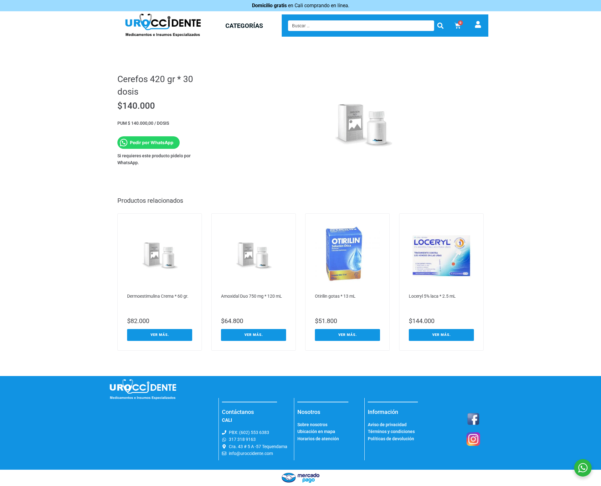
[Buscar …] (361, 25)
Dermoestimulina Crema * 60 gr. (157, 296)
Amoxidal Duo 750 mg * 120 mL (251, 296)
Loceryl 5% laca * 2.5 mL (432, 296)
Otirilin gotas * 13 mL (335, 296)
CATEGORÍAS (244, 25)
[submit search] (440, 26)
